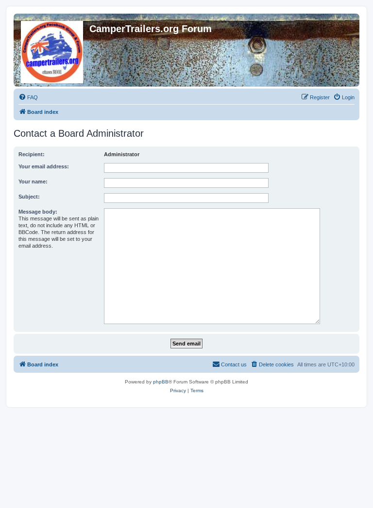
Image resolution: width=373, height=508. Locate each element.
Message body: (37, 212)
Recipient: (31, 154)
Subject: (29, 197)
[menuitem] (28, 97)
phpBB (161, 381)
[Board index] (52, 50)
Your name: (33, 181)
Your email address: (43, 166)
